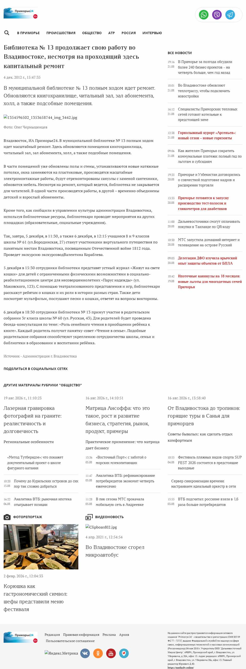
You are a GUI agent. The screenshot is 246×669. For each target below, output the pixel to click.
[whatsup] (204, 14)
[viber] (217, 14)
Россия (129, 33)
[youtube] (111, 653)
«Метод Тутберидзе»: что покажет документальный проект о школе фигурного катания (35, 462)
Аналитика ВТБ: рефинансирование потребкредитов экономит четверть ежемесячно (125, 481)
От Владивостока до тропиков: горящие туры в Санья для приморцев (204, 415)
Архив (124, 634)
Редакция (52, 634)
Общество (92, 33)
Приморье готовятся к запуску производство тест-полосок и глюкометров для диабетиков (203, 203)
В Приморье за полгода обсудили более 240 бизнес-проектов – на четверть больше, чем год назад (205, 67)
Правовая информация (81, 634)
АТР (111, 33)
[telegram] (230, 14)
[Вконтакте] (85, 653)
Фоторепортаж (27, 517)
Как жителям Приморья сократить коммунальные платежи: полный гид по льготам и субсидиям (210, 156)
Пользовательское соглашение (70, 640)
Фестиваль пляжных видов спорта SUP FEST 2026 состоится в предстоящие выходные (210, 462)
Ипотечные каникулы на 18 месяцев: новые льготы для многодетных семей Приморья (210, 281)
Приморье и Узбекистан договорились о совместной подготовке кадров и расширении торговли (209, 180)
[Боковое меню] (7, 33)
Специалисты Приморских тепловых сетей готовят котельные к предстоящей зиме (207, 114)
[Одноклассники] (98, 653)
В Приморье (28, 33)
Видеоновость (109, 517)
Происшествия (60, 33)
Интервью (152, 33)
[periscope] (124, 653)
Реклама (109, 634)
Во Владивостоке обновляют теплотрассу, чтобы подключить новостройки (204, 90)
